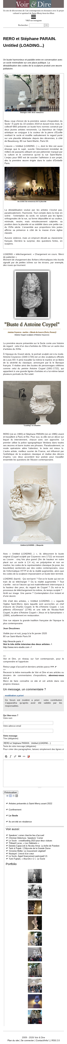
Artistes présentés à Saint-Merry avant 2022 (30, 803)
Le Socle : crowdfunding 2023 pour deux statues (30, 840)
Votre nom (7, 718)
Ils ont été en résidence (20, 821)
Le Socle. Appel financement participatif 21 (28, 856)
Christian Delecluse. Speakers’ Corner (26, 838)
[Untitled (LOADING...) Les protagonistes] (35, 986)
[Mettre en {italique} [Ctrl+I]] (10, 756)
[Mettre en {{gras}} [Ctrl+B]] (5, 756)
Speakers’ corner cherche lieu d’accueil (26, 835)
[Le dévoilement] (35, 954)
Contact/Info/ (42, 1040)
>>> (52, 666)
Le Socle (13, 815)
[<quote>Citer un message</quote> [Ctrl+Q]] (19, 756)
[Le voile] (35, 970)
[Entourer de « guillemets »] (24, 756)
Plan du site (13, 1040)
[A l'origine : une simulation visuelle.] (35, 876)
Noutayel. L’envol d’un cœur (21, 853)
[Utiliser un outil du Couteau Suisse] (28, 756)
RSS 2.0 (56, 1040)
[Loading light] (35, 1001)
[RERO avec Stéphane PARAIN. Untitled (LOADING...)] (35, 923)
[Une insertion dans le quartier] (35, 907)
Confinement (15, 809)
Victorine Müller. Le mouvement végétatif (27, 851)
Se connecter (27, 1040)
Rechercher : (23, 25)
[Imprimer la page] (13, 795)
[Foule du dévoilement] (35, 1017)
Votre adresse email (12, 726)
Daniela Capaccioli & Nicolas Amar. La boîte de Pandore (34, 846)
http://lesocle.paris (12, 641)
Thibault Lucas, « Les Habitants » (24, 843)
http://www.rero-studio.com (16, 647)
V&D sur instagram (34, 20)
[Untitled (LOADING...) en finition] (35, 892)
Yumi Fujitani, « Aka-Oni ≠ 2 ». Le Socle (27, 859)
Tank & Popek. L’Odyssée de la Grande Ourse (29, 848)
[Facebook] (10, 795)
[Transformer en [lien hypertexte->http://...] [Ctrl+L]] (15, 756)
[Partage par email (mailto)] (7, 795)
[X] (16, 795)
